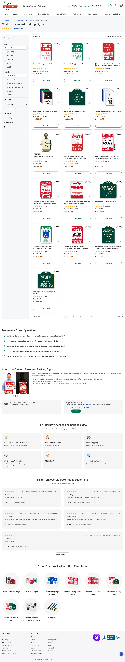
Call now (77, 411)
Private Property (92, 14)
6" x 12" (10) (10, 59)
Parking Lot (77, 14)
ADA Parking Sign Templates (52, 593)
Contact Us (34, 637)
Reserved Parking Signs (20, 20)
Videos (33, 648)
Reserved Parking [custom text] (42, 64)
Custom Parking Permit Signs (73, 593)
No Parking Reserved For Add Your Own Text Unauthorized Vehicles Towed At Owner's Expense (107, 157)
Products (50, 645)
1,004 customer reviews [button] (18, 28)
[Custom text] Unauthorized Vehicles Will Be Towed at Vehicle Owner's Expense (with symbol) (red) (108, 65)
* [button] (30, 404)
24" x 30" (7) (10, 63)
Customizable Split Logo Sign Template (45, 111)
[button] (111, 6)
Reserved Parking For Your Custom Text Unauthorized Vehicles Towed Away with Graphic (45, 202)
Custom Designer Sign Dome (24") (43, 156)
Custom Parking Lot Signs (11, 619)
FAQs (32, 642)
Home (6, 14)
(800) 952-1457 (88, 404)
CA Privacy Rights (36, 651)
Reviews (50, 642)
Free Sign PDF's (35, 645)
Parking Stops (52, 618)
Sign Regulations (52, 639)
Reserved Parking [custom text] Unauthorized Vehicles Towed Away (75, 157)
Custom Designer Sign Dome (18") (74, 111)
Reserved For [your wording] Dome (105, 201)
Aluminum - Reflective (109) (15, 87)
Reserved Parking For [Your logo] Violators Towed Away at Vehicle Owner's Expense (108, 247)
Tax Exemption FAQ (36, 653)
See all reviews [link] (61, 554)
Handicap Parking (44, 14)
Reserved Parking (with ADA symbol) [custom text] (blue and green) (44, 247)
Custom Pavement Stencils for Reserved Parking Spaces (31, 619)
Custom (15, 14)
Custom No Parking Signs (114, 593)
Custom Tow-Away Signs (93, 593)
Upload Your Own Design (11, 592)
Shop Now (46, 80)
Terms (49, 637)
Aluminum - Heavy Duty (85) (15, 83)
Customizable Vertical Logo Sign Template (108, 111)
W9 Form (50, 651)
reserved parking (46, 383)
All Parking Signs (31, 592)
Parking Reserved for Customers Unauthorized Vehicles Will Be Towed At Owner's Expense (76, 247)
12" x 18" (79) (10, 52)
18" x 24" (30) (10, 56)
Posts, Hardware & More (111, 14)
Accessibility (51, 648)
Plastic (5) (10, 91)
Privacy (33, 639)
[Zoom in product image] (58, 58)
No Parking (28, 14)
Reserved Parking (61, 14)
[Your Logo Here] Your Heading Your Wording (44, 292)
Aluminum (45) (11, 80)
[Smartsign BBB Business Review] (111, 637)
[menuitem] (6, 14)
